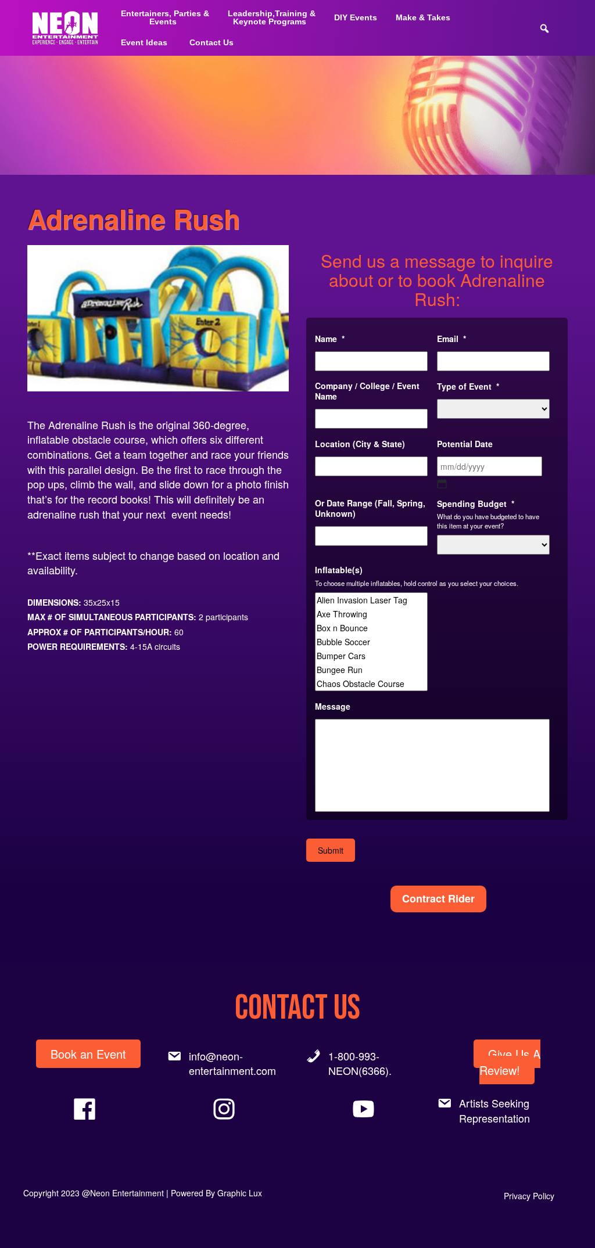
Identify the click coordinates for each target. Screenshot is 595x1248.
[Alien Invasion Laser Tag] (371, 600)
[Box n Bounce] (371, 628)
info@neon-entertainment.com (232, 1063)
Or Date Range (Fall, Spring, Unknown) (370, 508)
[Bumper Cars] (371, 656)
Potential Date (465, 443)
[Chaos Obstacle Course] (371, 683)
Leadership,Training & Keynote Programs (272, 17)
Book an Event (88, 1053)
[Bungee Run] (371, 670)
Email (451, 338)
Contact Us (211, 42)
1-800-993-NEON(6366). (360, 1063)
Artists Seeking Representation (494, 1110)
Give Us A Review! (509, 1062)
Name (330, 338)
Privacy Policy (529, 1196)
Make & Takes (423, 17)
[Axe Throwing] (371, 614)
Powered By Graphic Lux (216, 1193)
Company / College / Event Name (367, 390)
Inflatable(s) (339, 569)
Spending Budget (475, 503)
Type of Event (468, 386)
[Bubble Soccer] (371, 642)
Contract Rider (438, 898)
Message (332, 706)
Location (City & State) (360, 443)
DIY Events (355, 17)
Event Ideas (144, 42)
